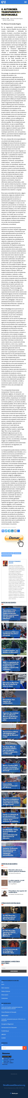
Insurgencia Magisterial (7, 1024)
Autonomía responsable (7, 553)
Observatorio (4, 995)
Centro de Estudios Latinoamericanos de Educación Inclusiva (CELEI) (11, 1008)
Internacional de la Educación (9, 1027)
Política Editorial (5, 991)
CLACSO (3, 1038)
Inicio (2, 984)
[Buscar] (25, 1048)
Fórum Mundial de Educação (8, 1012)
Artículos (5, 20)
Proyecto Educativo (6, 555)
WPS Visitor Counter (12, 1064)
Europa (12, 20)
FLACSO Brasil (5, 1031)
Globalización (17, 553)
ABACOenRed (4, 1015)
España (8, 20)
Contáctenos (4, 998)
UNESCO (3, 1034)
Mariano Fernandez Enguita (16, 18)
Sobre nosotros (5, 988)
